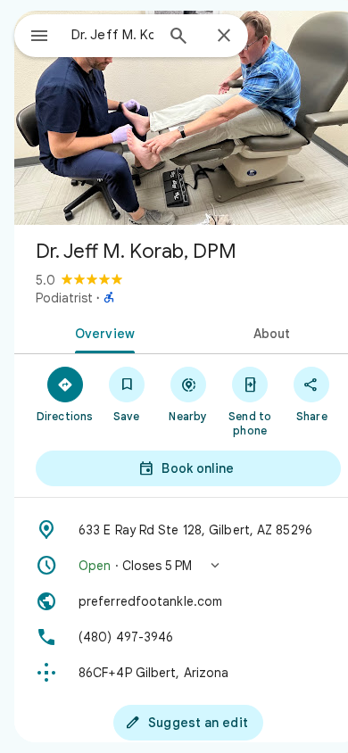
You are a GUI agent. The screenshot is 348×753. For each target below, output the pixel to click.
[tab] (101, 331)
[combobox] (112, 35)
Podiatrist (64, 298)
